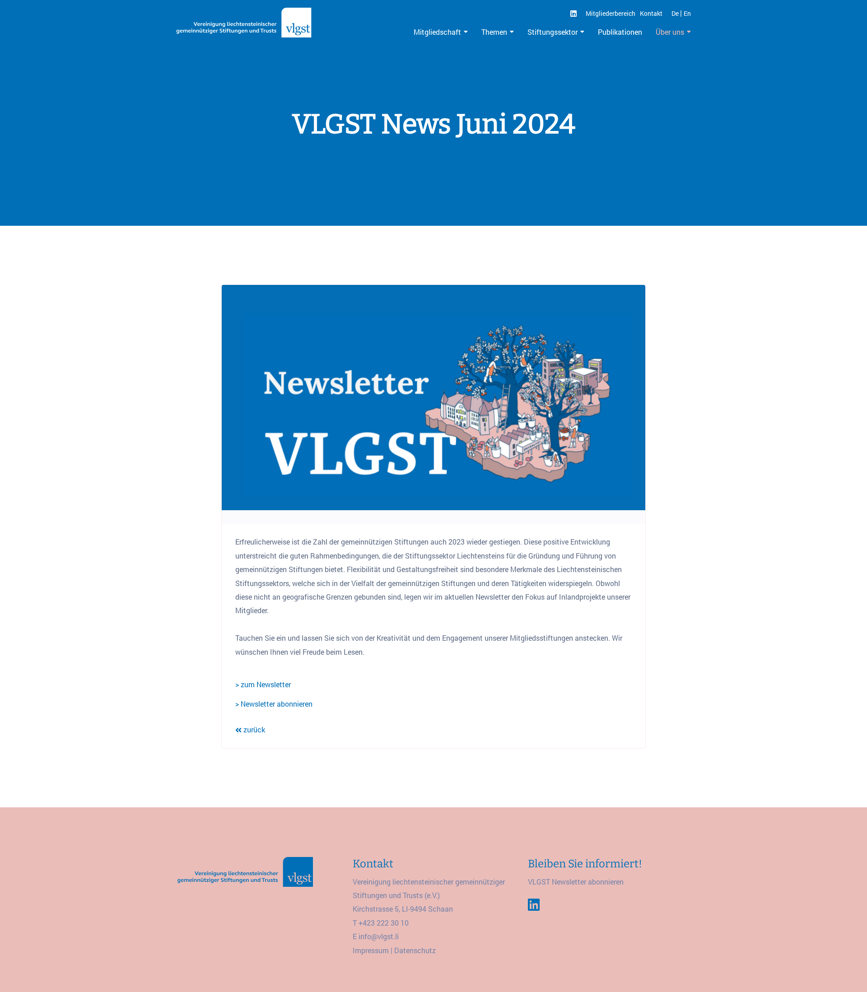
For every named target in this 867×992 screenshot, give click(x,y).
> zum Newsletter (263, 684)
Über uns (670, 32)
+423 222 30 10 (384, 922)
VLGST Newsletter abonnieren (576, 881)
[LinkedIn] (573, 13)
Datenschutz (415, 950)
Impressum (371, 950)
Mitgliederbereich (610, 13)
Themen (494, 32)
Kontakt (651, 13)
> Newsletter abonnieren (273, 703)
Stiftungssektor (552, 32)
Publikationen (620, 32)
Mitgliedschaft (437, 32)
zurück (253, 729)
